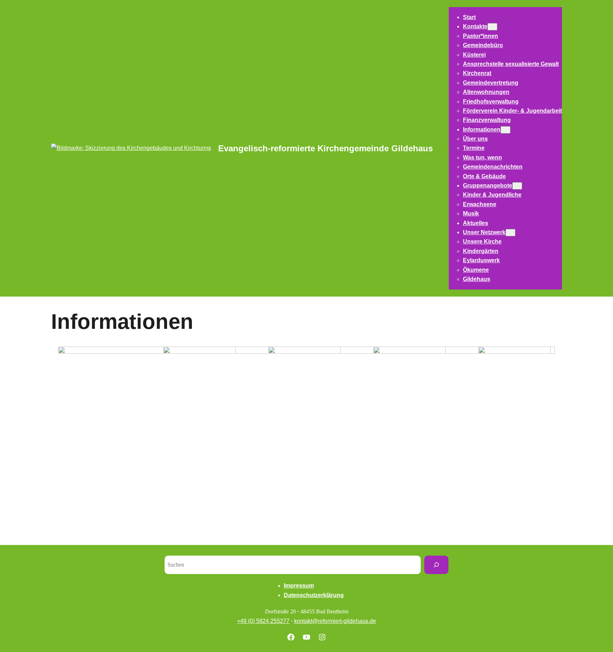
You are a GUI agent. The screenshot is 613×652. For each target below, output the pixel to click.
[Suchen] (436, 565)
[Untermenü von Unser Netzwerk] (510, 232)
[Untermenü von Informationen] (505, 130)
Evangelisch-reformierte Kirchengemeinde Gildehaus (325, 148)
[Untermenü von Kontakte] (492, 26)
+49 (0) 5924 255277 (263, 621)
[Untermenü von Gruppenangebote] (517, 186)
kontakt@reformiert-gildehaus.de (335, 621)
